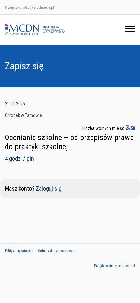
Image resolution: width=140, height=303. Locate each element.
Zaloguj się (48, 188)
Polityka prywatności (19, 251)
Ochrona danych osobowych (57, 251)
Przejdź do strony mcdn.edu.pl (29, 7)
